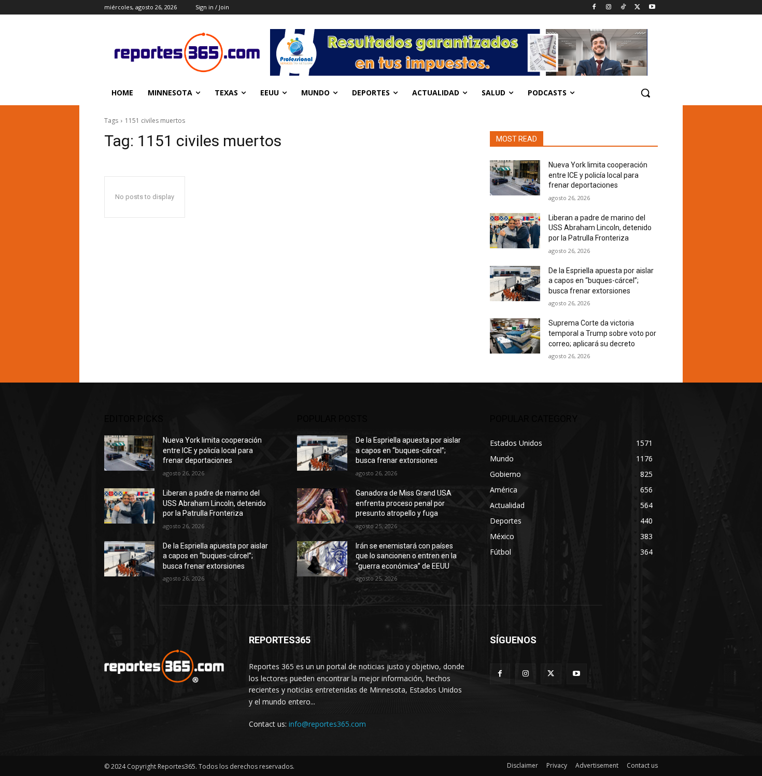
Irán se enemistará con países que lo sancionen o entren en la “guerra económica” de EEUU (406, 556)
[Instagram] (609, 7)
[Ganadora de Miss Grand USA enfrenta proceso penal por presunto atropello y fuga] (322, 506)
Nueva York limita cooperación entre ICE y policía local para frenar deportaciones (597, 175)
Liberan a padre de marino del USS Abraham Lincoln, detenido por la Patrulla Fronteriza (600, 228)
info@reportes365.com (327, 724)
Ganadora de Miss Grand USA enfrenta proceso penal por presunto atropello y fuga (403, 503)
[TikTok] (623, 7)
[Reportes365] (187, 52)
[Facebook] (594, 7)
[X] (637, 7)
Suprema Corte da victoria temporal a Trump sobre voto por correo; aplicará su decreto (602, 333)
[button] (645, 92)
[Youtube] (652, 7)
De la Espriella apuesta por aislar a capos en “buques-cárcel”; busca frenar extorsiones (601, 280)
